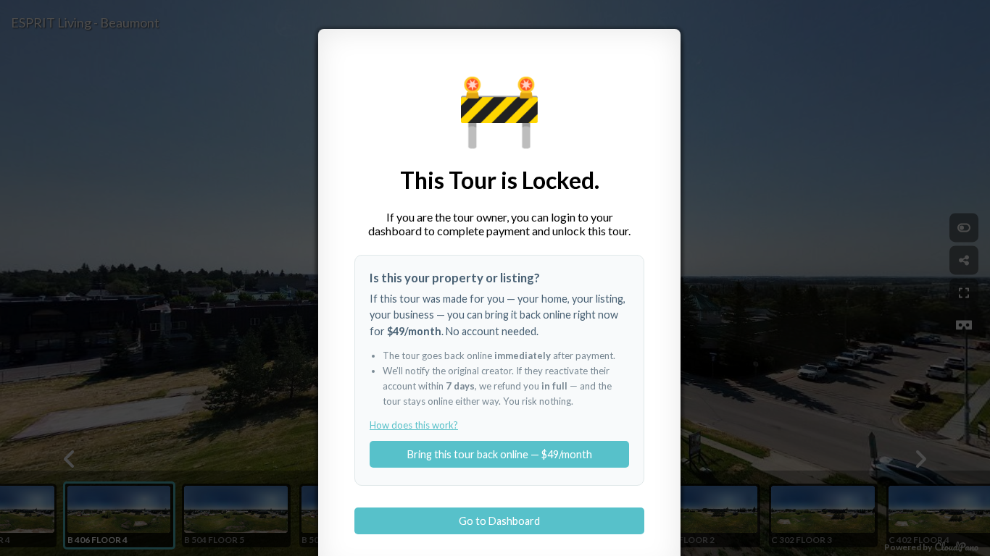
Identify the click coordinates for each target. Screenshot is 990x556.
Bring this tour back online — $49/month (499, 454)
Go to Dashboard (499, 521)
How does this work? (414, 425)
